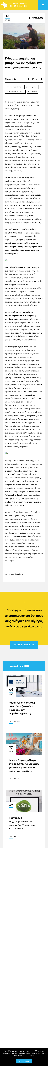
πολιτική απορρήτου (26, 1055)
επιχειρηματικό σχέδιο (15, 91)
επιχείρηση (32, 91)
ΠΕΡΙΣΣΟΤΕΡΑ (14, 721)
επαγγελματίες (31, 87)
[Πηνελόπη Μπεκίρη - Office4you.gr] (14, 5)
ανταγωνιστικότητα (14, 87)
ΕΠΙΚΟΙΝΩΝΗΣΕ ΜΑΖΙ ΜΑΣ (24, 645)
